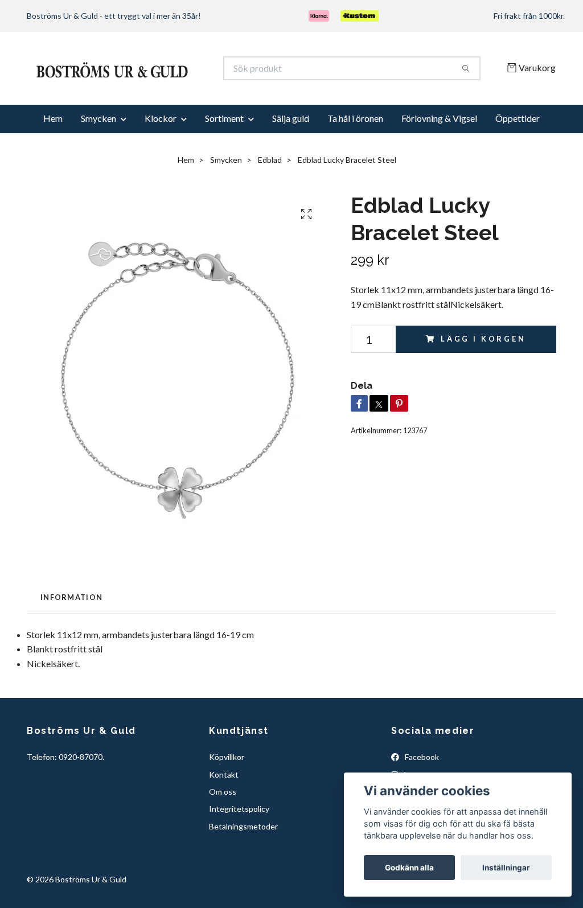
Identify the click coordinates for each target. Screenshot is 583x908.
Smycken (98, 143)
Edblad (270, 185)
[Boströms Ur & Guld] (159, 80)
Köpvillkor (226, 782)
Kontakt (224, 799)
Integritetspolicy (239, 834)
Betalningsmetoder (243, 851)
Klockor (160, 143)
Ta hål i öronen (355, 143)
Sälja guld (290, 143)
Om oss (222, 816)
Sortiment (224, 143)
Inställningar (506, 867)
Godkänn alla (409, 867)
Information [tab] (71, 622)
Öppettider (517, 143)
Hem (53, 143)
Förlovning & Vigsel (439, 143)
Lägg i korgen (483, 363)
